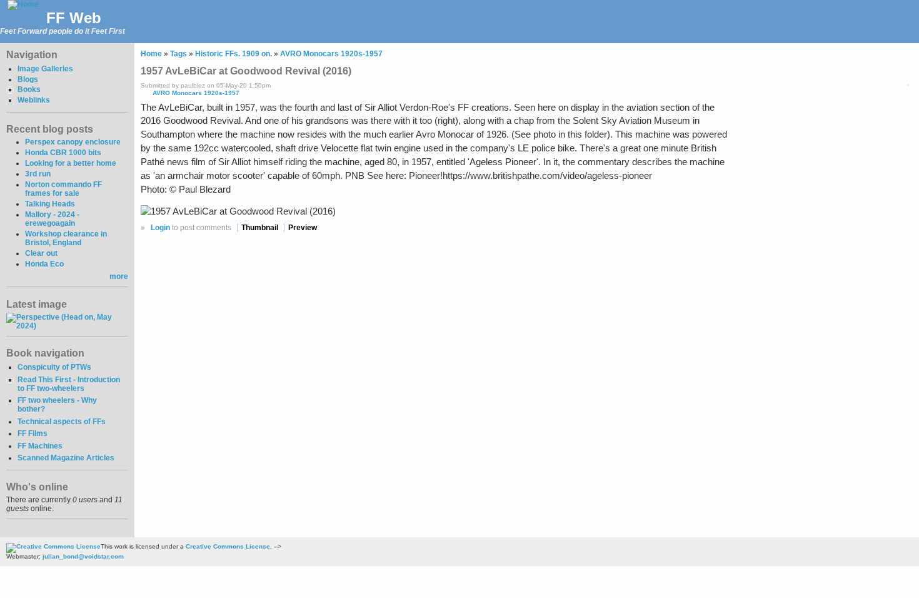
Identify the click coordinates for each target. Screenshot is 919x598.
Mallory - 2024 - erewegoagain (52, 219)
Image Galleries (45, 68)
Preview (302, 227)
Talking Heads (50, 204)
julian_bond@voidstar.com (83, 556)
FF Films (33, 433)
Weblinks (34, 100)
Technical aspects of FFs (62, 421)
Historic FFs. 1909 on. (233, 53)
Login (160, 227)
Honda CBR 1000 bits (63, 152)
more (118, 276)
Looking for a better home (70, 163)
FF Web (73, 17)
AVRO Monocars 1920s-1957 (331, 53)
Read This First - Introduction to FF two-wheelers (69, 384)
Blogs (28, 79)
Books (29, 89)
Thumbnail (259, 227)
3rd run (38, 174)
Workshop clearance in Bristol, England (66, 238)
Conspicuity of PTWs (54, 367)
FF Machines (40, 446)
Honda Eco (44, 264)
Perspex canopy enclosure (73, 142)
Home (151, 53)
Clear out (41, 253)
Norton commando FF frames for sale (63, 189)
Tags (178, 53)
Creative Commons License (228, 546)
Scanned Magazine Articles (66, 458)
